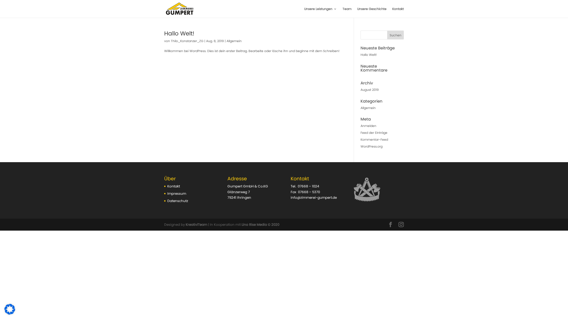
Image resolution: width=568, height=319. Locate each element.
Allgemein (234, 41)
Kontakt (398, 9)
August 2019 (370, 90)
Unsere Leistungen (318, 9)
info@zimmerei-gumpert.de (314, 197)
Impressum (176, 193)
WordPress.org (372, 146)
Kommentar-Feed (374, 139)
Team (347, 9)
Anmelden (368, 126)
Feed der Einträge (374, 132)
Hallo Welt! (179, 33)
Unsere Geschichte (372, 9)
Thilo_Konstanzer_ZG (187, 41)
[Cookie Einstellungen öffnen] (9, 313)
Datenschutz (177, 200)
